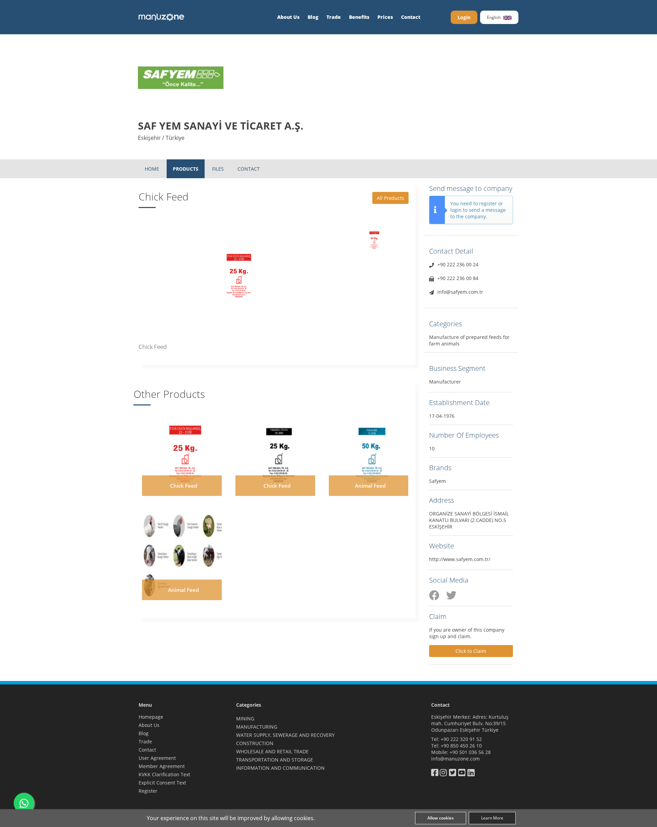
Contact (410, 17)
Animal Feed (370, 485)
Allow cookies (440, 818)
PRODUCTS (185, 169)
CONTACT (248, 169)
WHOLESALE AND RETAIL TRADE (272, 751)
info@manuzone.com (455, 758)
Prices (385, 17)
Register (148, 791)
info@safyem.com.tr (460, 292)
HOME (152, 169)
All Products (390, 198)
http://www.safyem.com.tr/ (459, 559)
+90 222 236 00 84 (457, 278)
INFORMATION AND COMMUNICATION (280, 768)
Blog (313, 17)
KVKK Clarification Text (164, 774)
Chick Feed (183, 485)
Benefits (359, 17)
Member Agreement (162, 766)
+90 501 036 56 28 (470, 752)
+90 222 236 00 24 (457, 264)
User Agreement (157, 758)
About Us (288, 17)
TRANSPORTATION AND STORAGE (274, 759)
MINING (245, 718)
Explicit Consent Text (162, 782)
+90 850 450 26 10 (461, 745)
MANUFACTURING (256, 726)
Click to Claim (470, 651)
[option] (240, 273)
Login (464, 17)
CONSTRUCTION (254, 743)
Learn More (492, 818)
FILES (218, 169)
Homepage (151, 717)
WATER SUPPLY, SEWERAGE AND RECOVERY (285, 735)
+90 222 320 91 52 (461, 739)
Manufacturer (445, 381)
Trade (333, 17)
